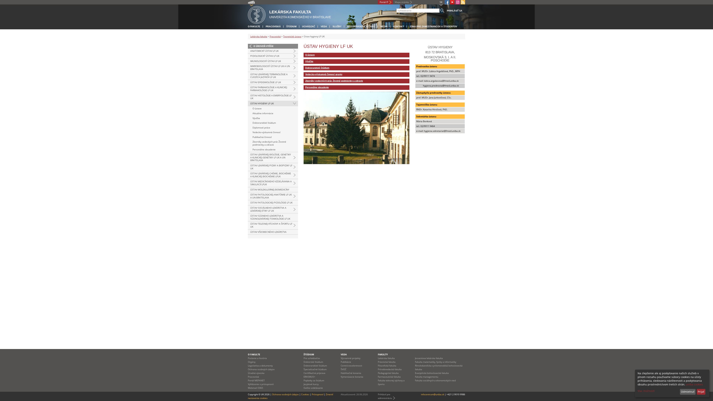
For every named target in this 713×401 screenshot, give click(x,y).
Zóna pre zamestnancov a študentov (433, 26)
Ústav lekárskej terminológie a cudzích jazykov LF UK (269, 76)
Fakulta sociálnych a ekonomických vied (435, 380)
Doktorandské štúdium (264, 122)
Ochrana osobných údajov (261, 369)
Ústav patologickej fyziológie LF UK (271, 202)
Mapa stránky (402, 2)
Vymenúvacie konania (352, 376)
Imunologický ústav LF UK (265, 61)
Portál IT (384, 2)
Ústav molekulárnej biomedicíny (269, 189)
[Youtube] (452, 2)
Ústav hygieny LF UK (262, 103)
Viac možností (646, 391)
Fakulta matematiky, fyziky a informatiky (435, 361)
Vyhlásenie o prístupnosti (261, 384)
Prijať (701, 391)
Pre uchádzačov (312, 358)
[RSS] (463, 2)
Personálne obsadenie (264, 149)
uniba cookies (694, 384)
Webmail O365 (255, 387)
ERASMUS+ (309, 376)
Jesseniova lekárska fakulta (429, 358)
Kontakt (398, 26)
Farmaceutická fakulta (389, 376)
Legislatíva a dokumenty (260, 365)
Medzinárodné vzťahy (361, 26)
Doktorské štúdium (313, 361)
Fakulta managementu (426, 376)
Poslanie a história (257, 358)
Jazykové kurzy (311, 384)
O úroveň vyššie (263, 46)
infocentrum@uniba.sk (432, 394)
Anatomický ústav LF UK (264, 51)
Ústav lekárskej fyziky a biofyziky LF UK (271, 167)
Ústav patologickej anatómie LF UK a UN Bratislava (271, 196)
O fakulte (254, 26)
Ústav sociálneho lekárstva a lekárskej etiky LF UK (268, 209)
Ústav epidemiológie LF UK (265, 82)
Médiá (384, 26)
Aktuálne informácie (263, 113)
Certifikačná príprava (314, 373)
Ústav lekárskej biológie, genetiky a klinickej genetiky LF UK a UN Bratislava (270, 157)
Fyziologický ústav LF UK (264, 56)
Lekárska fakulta (258, 36)
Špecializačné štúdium (315, 369)
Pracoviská (273, 26)
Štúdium (291, 26)
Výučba (256, 118)
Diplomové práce (261, 127)
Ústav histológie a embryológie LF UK (271, 97)
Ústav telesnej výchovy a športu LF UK (271, 225)
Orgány (251, 361)
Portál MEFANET (256, 380)
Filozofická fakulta (387, 365)
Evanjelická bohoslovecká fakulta (432, 373)
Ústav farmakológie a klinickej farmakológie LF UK (268, 89)
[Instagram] (457, 2)
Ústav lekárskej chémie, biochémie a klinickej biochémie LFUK (270, 175)
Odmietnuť (687, 391)
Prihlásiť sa (454, 10)
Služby (337, 26)
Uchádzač (308, 26)
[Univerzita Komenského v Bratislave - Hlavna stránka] (257, 14)
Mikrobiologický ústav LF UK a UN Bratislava (270, 68)
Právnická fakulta (386, 361)
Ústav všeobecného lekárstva (268, 232)
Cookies (305, 394)
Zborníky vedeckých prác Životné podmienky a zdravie (269, 143)
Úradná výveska (256, 373)
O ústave (257, 108)
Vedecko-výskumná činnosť (266, 132)
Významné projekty (350, 358)
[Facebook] (447, 2)
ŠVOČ (343, 369)
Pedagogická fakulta (388, 373)
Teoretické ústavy (292, 36)
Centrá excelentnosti (351, 365)
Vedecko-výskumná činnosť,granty (323, 74)
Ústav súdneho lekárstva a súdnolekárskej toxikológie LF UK (270, 217)
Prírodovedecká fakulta (390, 369)
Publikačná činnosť (262, 137)
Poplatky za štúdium (314, 380)
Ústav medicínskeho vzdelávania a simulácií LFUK (271, 183)
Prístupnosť (317, 394)
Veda (324, 26)
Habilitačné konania (351, 373)
